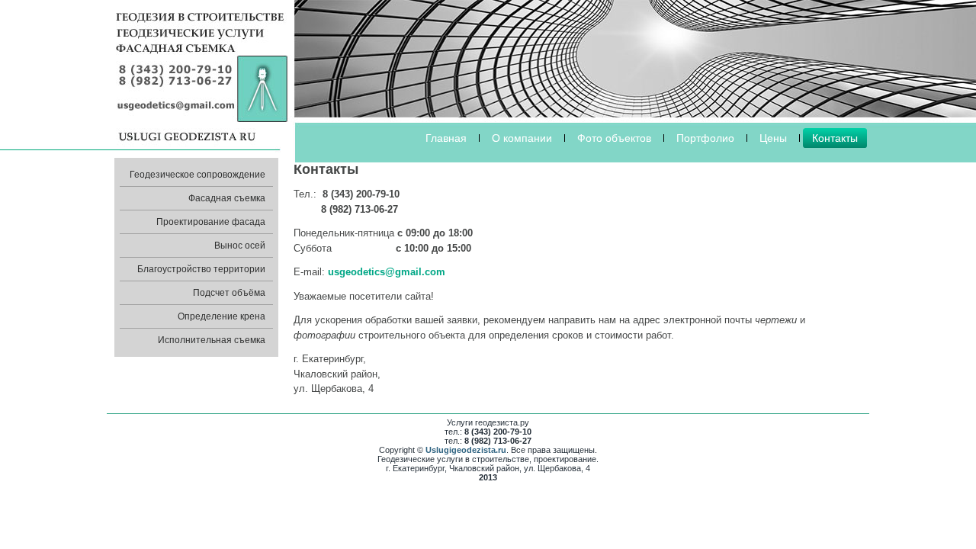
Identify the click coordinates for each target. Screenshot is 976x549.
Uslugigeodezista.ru (465, 449)
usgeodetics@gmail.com (386, 272)
